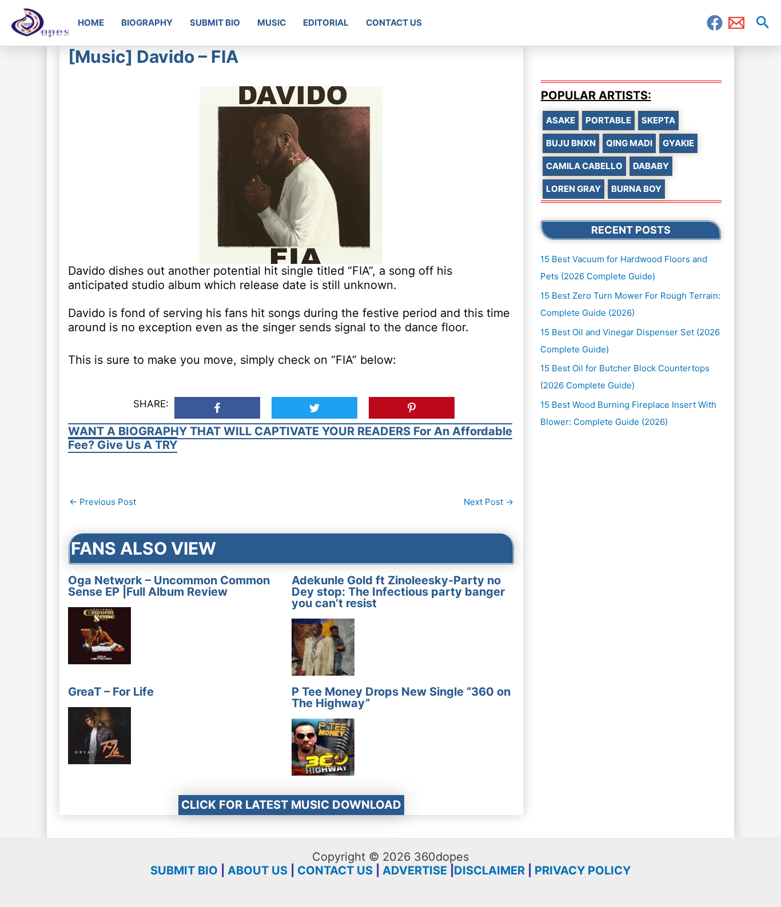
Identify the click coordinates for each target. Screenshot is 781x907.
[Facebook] (715, 23)
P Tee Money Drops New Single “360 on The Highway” (401, 697)
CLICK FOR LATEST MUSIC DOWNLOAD (291, 805)
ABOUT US (258, 870)
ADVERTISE (414, 870)
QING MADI (629, 143)
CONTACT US (335, 870)
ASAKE (560, 120)
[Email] (736, 23)
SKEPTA (658, 120)
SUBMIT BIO (184, 870)
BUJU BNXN (571, 143)
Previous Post (102, 501)
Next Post (488, 501)
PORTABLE (608, 120)
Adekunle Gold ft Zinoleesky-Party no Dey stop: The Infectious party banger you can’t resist (398, 591)
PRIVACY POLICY (583, 870)
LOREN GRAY (573, 188)
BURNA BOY (636, 188)
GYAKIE (678, 143)
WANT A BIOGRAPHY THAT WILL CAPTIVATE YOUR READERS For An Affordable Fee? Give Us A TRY (290, 438)
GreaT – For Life (111, 692)
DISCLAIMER (489, 870)
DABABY (651, 165)
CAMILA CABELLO (584, 165)
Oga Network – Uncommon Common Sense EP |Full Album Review (169, 586)
